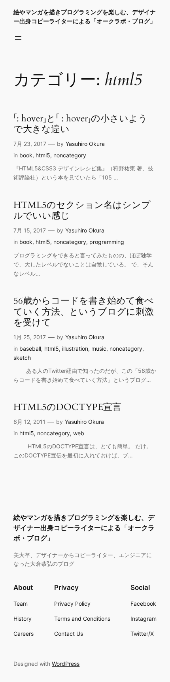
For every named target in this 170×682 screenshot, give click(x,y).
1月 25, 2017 (29, 337)
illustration (75, 348)
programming (106, 241)
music (98, 348)
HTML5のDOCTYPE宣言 (67, 407)
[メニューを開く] (18, 38)
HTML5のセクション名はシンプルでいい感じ (82, 210)
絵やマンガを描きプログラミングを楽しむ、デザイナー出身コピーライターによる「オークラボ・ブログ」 (84, 528)
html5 (43, 155)
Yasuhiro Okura (85, 143)
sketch (22, 357)
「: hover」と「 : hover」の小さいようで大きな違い (80, 124)
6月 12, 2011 (29, 421)
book (25, 155)
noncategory (69, 155)
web (78, 433)
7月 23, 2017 (29, 143)
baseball (30, 348)
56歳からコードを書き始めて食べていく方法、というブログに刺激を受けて (83, 311)
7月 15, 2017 (29, 230)
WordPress (65, 663)
